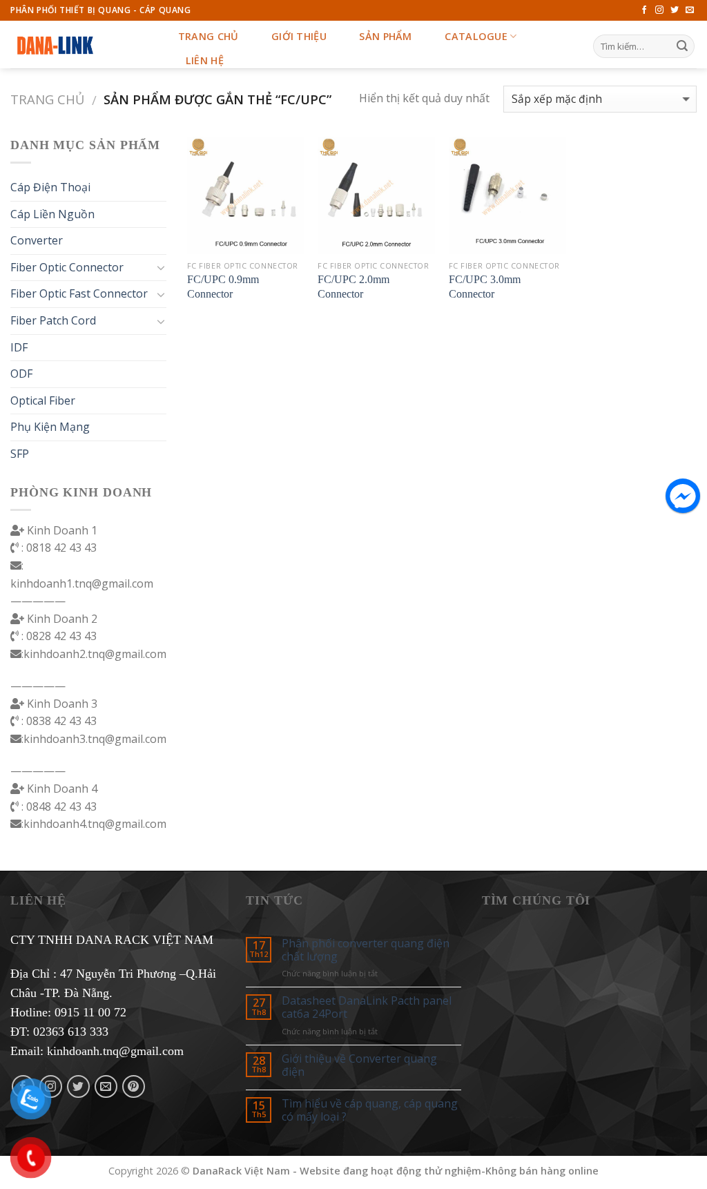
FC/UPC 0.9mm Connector (223, 286)
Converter (36, 240)
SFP (19, 453)
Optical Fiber (42, 400)
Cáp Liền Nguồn (52, 214)
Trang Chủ (208, 36)
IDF (19, 347)
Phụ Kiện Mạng (50, 426)
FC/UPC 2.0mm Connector (353, 286)
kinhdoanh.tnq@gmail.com (115, 1051)
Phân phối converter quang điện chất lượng (365, 950)
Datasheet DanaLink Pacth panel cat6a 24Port (367, 1007)
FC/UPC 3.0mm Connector (485, 286)
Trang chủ (47, 99)
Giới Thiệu (299, 36)
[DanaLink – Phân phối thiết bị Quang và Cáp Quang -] (79, 44)
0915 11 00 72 (90, 1012)
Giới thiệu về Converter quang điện (359, 1065)
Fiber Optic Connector (67, 267)
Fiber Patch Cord (53, 320)
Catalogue (476, 36)
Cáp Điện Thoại (50, 187)
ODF (21, 373)
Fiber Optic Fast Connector (79, 293)
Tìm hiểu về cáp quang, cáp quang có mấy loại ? (370, 1110)
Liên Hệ (205, 60)
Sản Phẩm (385, 36)
